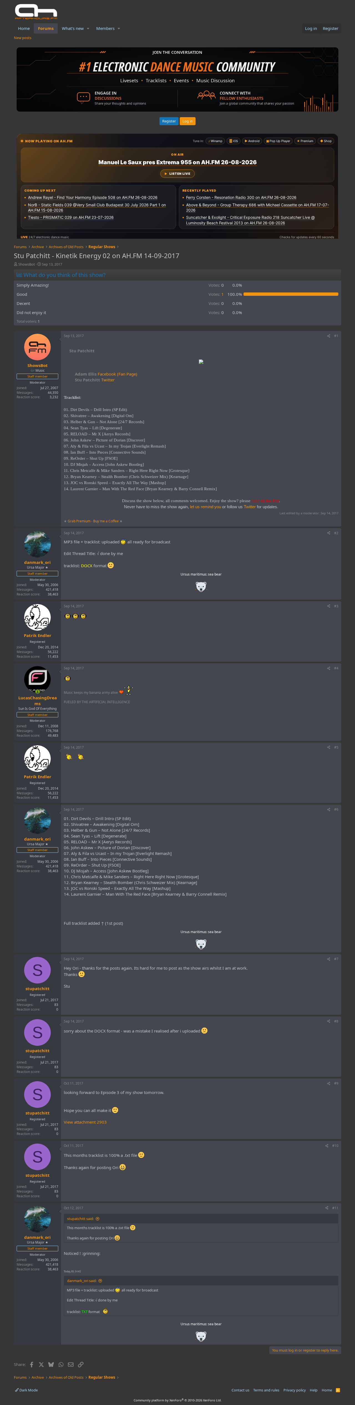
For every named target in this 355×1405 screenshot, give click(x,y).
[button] (88, 28)
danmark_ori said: (82, 1280)
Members (105, 28)
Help (314, 1390)
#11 (335, 1208)
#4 (336, 668)
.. (201, 588)
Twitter (95, 379)
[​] (201, 362)
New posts (22, 37)
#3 (336, 606)
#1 (336, 335)
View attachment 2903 (85, 1122)
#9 (336, 1083)
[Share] (328, 336)
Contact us (240, 1390)
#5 (336, 747)
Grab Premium (79, 521)
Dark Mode (28, 1390)
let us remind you (205, 506)
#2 (336, 533)
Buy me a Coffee (106, 521)
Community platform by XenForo (178, 1400)
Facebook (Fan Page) (106, 374)
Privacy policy (294, 1390)
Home (24, 28)
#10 (335, 1145)
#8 (336, 1021)
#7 (336, 959)
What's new (73, 28)
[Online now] (37, 691)
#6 (336, 809)
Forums (46, 28)
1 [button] (216, 294)
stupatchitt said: (80, 1218)
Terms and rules (266, 1390)
